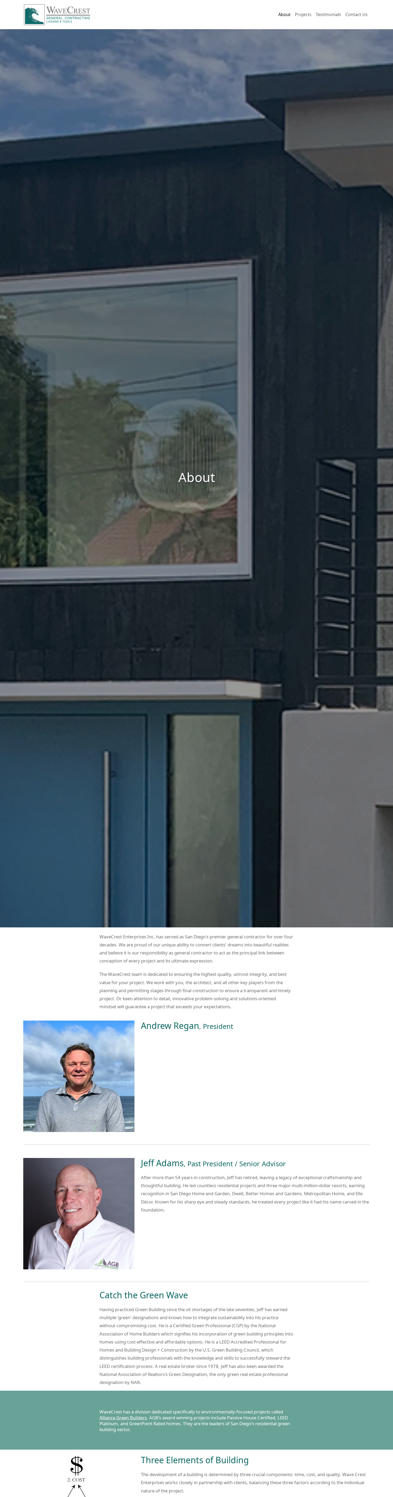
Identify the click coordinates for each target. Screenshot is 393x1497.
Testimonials (328, 14)
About (284, 14)
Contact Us (356, 14)
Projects (303, 14)
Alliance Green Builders (123, 1418)
